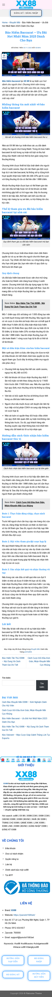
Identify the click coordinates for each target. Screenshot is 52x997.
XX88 (5, 783)
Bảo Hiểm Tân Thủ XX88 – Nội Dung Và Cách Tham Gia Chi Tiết (13, 661)
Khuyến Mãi (14, 22)
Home (5, 22)
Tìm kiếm (6, 678)
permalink (28, 652)
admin (38, 48)
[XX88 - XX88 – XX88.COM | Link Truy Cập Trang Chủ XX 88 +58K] (26, 4)
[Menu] (3, 4)
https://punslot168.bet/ (24, 915)
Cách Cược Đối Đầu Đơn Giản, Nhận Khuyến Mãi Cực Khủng (39, 661)
